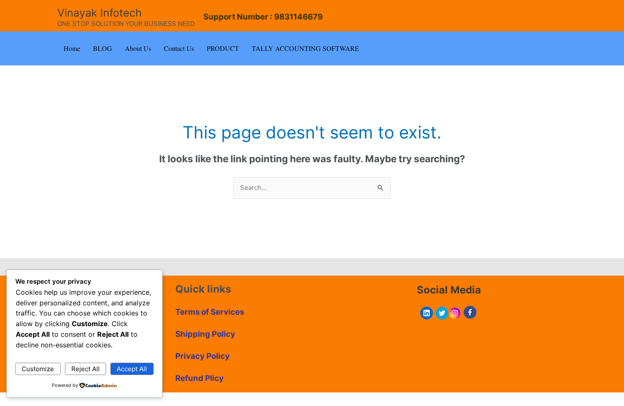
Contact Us (179, 48)
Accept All (132, 369)
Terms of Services (209, 312)
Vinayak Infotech (99, 12)
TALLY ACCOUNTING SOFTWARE (305, 48)
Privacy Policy (202, 356)
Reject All (85, 369)
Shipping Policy (205, 334)
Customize (38, 369)
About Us (138, 48)
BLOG (102, 48)
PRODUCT (223, 48)
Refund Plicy (199, 378)
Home (72, 48)
